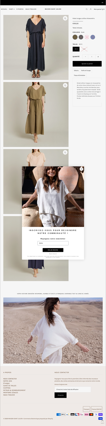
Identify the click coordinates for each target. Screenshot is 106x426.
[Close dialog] (81, 169)
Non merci (53, 254)
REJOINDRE (53, 250)
